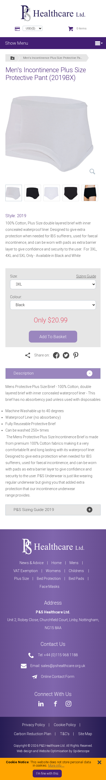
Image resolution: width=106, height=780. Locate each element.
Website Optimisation (53, 751)
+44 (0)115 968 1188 (61, 655)
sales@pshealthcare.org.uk (63, 666)
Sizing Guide (86, 276)
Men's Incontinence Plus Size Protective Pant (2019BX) (56, 58)
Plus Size (21, 578)
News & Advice (31, 563)
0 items (81, 28)
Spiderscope (81, 751)
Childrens (77, 571)
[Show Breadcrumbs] (12, 58)
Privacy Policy (33, 725)
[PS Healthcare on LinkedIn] (41, 704)
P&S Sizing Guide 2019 (34, 509)
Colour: (16, 297)
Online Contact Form (57, 677)
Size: (53, 276)
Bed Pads (76, 578)
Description (24, 373)
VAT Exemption (25, 571)
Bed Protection (49, 578)
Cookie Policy (65, 725)
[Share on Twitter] (67, 355)
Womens (53, 571)
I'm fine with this (47, 773)
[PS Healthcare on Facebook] (55, 704)
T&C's (64, 734)
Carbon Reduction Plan (32, 734)
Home (56, 563)
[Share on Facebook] (57, 355)
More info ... (56, 765)
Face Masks (49, 586)
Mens (73, 563)
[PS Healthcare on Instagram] (68, 704)
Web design (24, 751)
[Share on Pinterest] (77, 355)
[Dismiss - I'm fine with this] (99, 762)
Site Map (85, 734)
